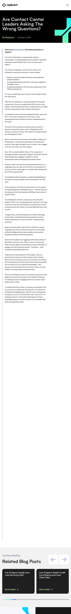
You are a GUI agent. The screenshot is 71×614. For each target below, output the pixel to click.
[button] (67, 5)
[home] (10, 5)
